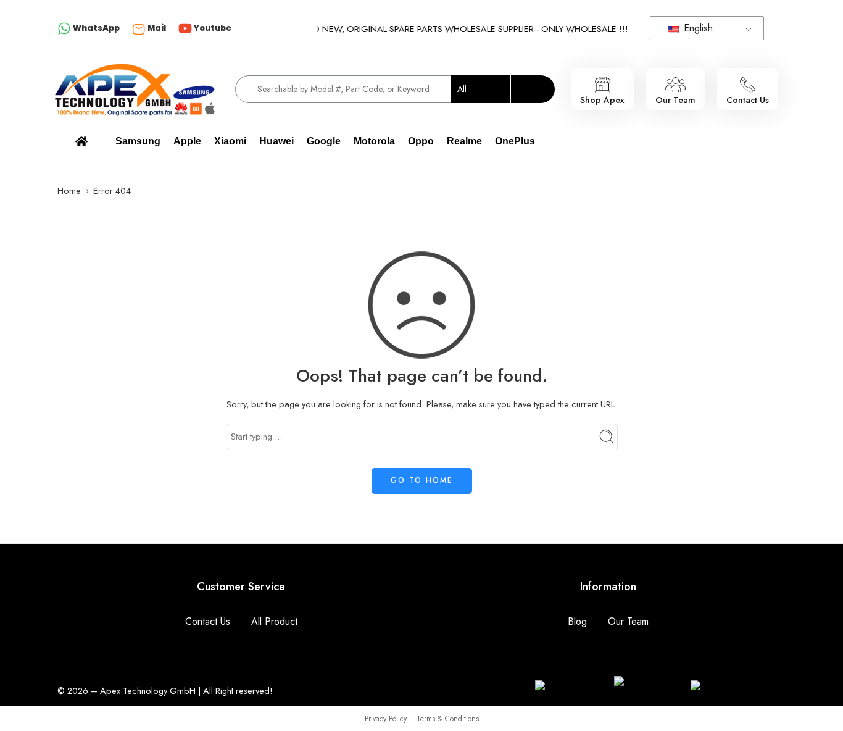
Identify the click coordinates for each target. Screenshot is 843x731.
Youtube (212, 28)
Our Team (628, 621)
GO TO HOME (422, 480)
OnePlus (515, 141)
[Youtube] (185, 29)
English (697, 28)
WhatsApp (96, 28)
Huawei (276, 141)
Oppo (421, 141)
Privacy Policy (386, 718)
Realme (464, 141)
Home (69, 190)
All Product (274, 621)
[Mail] (139, 29)
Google (324, 141)
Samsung (137, 141)
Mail (156, 28)
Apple (187, 141)
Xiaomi (230, 141)
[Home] (81, 141)
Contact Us (207, 621)
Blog (577, 621)
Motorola (374, 141)
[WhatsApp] (64, 29)
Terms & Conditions (448, 718)
